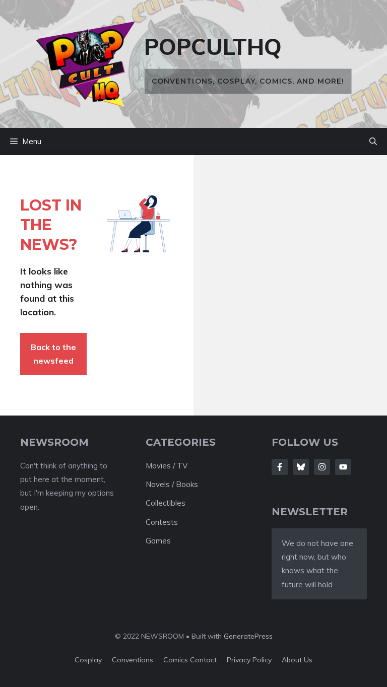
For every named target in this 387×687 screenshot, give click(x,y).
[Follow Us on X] (301, 467)
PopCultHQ (213, 46)
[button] (373, 141)
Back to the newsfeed (53, 354)
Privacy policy (249, 659)
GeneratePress (248, 636)
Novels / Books (172, 484)
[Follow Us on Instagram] (322, 467)
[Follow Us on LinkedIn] (343, 467)
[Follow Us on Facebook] (280, 467)
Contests (162, 522)
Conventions (132, 659)
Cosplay (88, 659)
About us (297, 659)
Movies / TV (166, 465)
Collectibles (165, 503)
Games (158, 540)
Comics (176, 659)
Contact (203, 659)
